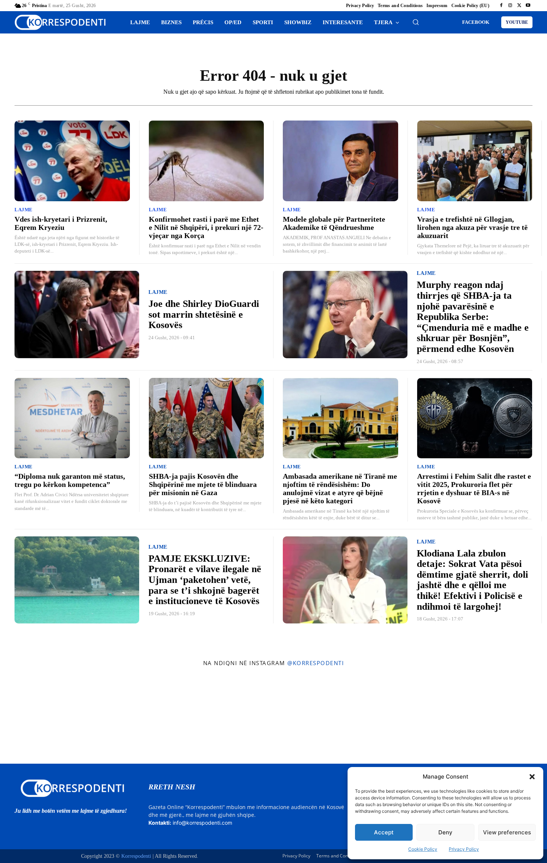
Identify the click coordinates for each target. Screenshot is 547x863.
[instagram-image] (45, 717)
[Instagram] (510, 5)
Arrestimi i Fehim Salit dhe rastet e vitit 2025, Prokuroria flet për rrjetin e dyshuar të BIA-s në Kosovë (474, 488)
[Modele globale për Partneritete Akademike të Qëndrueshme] (340, 161)
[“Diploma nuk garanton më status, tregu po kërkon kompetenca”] (72, 418)
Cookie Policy (422, 849)
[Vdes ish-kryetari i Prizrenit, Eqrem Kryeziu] (72, 161)
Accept (384, 832)
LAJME (24, 209)
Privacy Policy (464, 849)
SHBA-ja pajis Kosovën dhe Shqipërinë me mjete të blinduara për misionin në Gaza (203, 484)
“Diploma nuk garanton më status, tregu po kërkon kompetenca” (70, 480)
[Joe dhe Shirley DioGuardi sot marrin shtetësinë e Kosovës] (77, 314)
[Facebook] (501, 5)
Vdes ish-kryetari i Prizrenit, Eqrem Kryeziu (61, 223)
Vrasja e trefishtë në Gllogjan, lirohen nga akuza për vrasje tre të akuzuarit (472, 227)
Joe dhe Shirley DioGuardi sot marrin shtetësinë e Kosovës (203, 314)
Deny (445, 832)
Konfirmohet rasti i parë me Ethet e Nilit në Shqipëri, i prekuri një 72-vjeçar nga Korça (206, 227)
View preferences (507, 832)
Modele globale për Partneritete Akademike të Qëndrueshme (334, 223)
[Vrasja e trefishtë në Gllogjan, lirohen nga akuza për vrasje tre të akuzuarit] (474, 161)
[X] (519, 5)
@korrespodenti (315, 663)
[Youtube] (528, 5)
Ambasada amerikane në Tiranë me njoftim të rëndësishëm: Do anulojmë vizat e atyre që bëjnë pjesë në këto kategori (340, 488)
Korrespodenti (136, 856)
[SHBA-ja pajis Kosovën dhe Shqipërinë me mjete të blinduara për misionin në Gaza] (206, 418)
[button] (532, 776)
